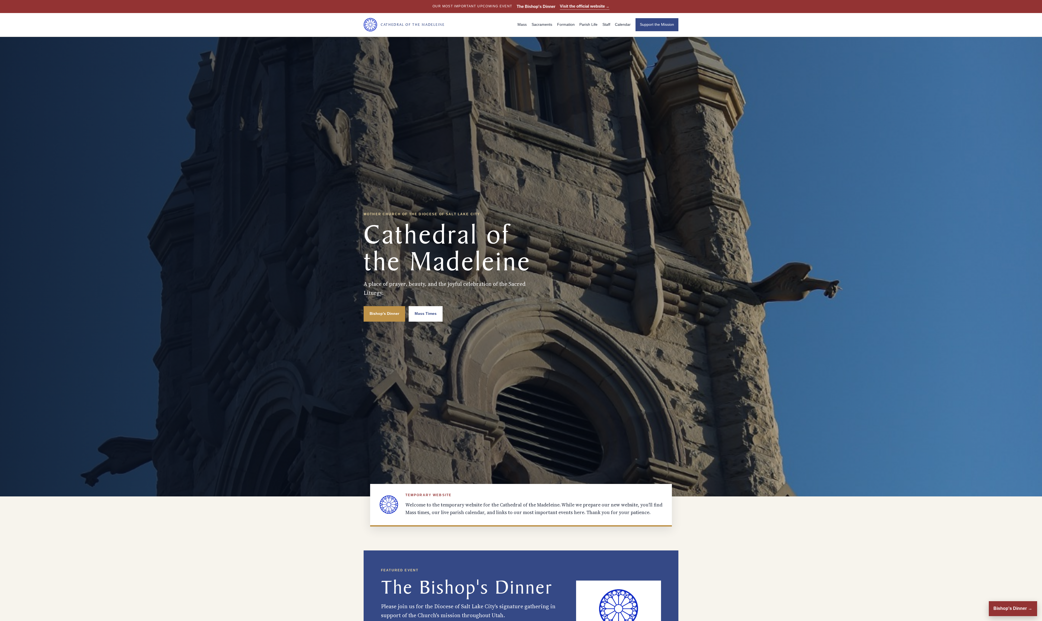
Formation (566, 25)
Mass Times (426, 313)
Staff (606, 25)
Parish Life (588, 25)
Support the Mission (657, 25)
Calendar (623, 25)
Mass (522, 25)
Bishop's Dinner (384, 313)
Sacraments (542, 25)
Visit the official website (584, 6)
